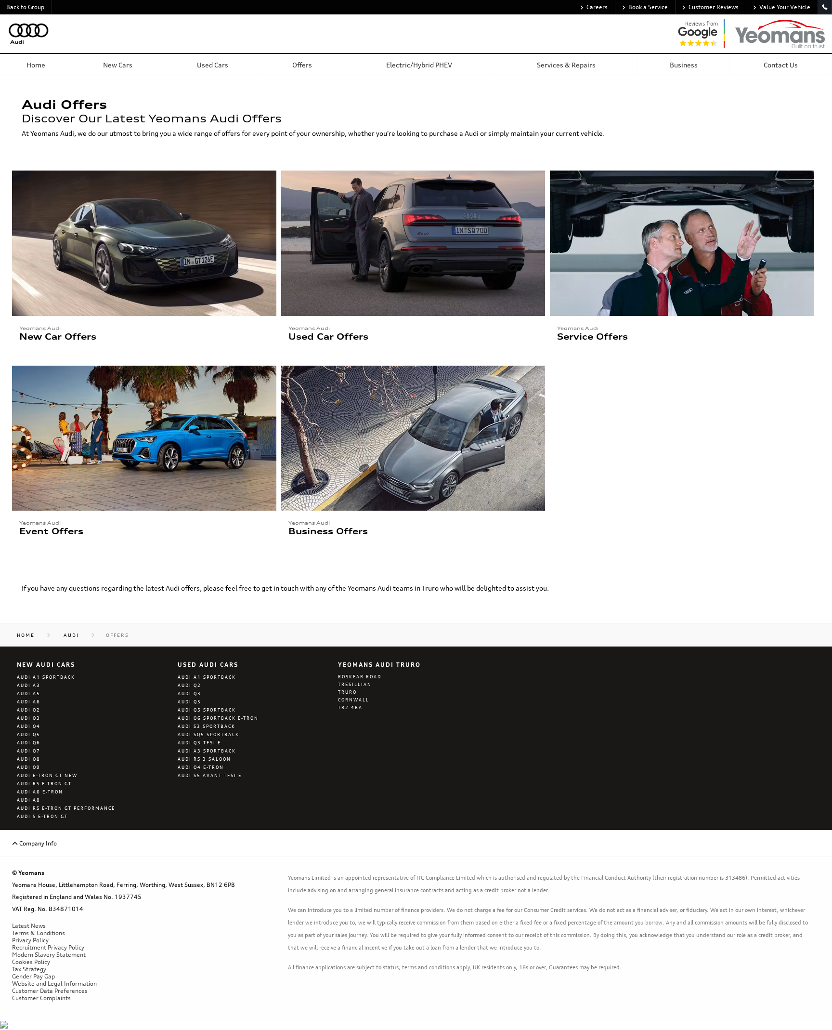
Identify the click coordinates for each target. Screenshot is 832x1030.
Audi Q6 (28, 742)
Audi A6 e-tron (40, 791)
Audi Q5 (28, 734)
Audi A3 (28, 685)
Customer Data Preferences (50, 990)
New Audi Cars (46, 664)
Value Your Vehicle (784, 7)
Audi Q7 (28, 750)
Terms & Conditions (38, 933)
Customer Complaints (41, 998)
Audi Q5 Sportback (207, 710)
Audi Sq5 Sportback (208, 734)
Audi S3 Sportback (206, 726)
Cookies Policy (31, 961)
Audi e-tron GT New (47, 775)
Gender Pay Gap (33, 976)
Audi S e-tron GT (42, 816)
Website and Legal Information (54, 983)
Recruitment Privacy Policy (48, 947)
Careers (597, 7)
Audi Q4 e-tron (201, 767)
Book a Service (648, 7)
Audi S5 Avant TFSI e (210, 775)
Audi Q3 (28, 718)
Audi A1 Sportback (46, 677)
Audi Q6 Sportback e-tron (218, 718)
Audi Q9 (28, 767)
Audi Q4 (28, 726)
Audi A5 (28, 693)
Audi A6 (28, 701)
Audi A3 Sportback (207, 750)
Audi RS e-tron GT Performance (66, 808)
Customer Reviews (714, 7)
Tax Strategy (29, 969)
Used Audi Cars (208, 664)
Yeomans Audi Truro (379, 664)
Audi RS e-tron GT (44, 783)
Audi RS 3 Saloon (204, 759)
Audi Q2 (28, 710)
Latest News (29, 925)
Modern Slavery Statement (49, 954)
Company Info (37, 843)
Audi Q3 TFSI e (199, 742)
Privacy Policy (30, 940)
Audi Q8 (28, 759)
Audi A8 (28, 800)
